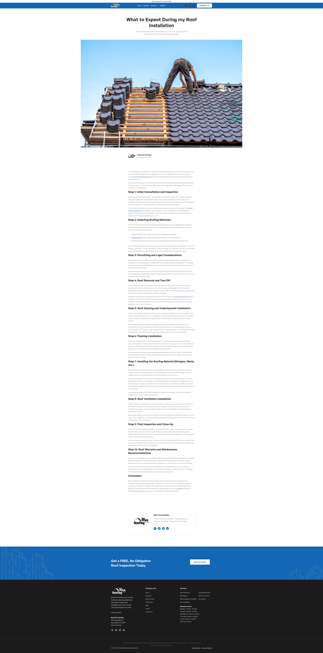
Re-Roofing (202, 599)
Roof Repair (183, 596)
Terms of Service (207, 648)
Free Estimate (200, 562)
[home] (115, 5)
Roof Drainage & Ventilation (188, 599)
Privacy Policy (196, 648)
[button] (154, 5)
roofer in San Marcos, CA (142, 177)
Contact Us (204, 5)
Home (139, 5)
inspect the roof (179, 297)
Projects (162, 5)
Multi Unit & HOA (204, 596)
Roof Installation (185, 602)
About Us (146, 5)
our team (179, 488)
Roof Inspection (185, 592)
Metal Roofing (136, 238)
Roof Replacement (204, 592)
